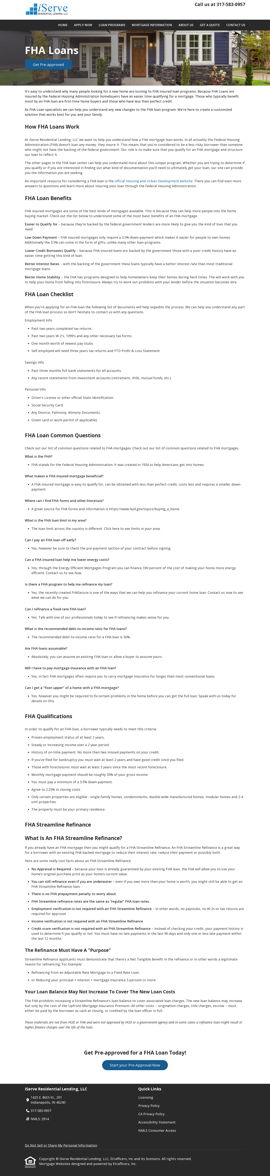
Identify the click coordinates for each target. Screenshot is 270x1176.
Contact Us (235, 25)
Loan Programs (112, 25)
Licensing (145, 1097)
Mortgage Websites (55, 1163)
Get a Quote (210, 25)
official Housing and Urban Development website (153, 181)
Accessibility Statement (157, 1122)
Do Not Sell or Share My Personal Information (61, 1145)
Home (62, 25)
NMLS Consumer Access (157, 1130)
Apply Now (83, 25)
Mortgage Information (152, 25)
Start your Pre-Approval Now (135, 1065)
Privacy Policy (149, 1105)
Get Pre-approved (48, 64)
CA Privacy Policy (151, 1114)
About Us (186, 25)
